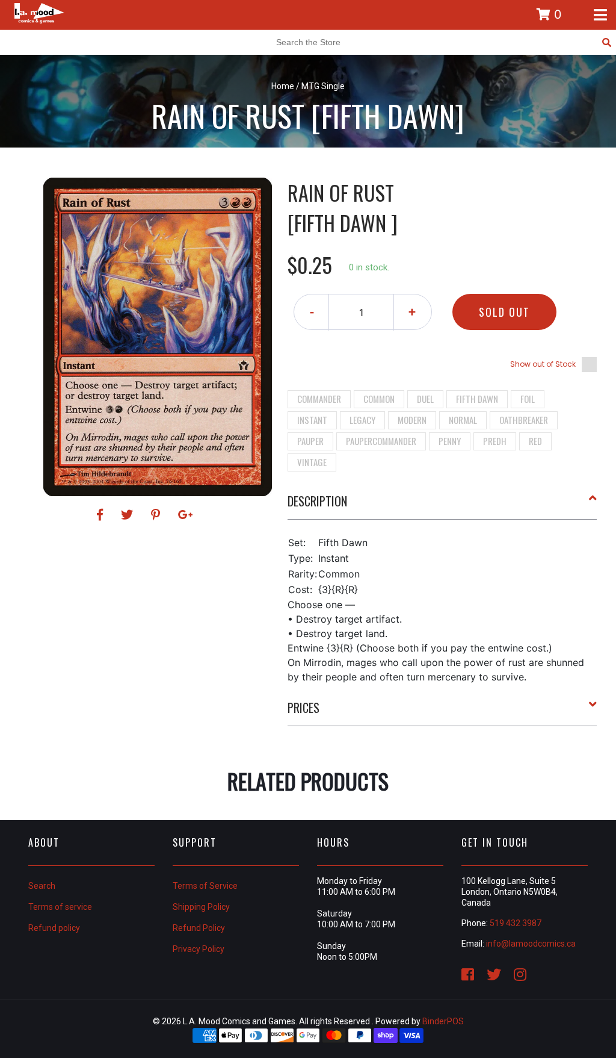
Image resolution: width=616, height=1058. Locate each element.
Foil (527, 398)
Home (282, 86)
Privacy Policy (198, 949)
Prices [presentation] (303, 708)
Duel (425, 398)
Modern (412, 419)
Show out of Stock (543, 364)
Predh (495, 440)
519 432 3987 (515, 923)
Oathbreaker (523, 419)
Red (535, 440)
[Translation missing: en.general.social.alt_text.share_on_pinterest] (157, 515)
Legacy (362, 419)
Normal (463, 419)
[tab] (442, 506)
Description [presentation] (317, 501)
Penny (450, 440)
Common (379, 398)
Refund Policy (199, 928)
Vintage (312, 461)
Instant (312, 419)
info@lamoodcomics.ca (531, 943)
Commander (319, 398)
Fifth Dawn (477, 398)
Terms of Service (205, 886)
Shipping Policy (201, 907)
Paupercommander (381, 440)
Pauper (310, 440)
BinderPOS (443, 1021)
